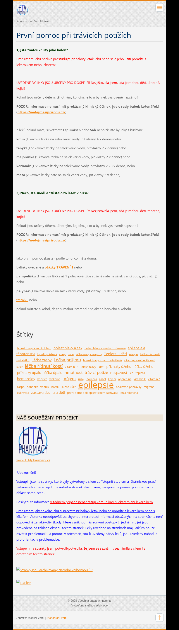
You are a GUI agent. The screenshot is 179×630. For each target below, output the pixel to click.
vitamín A (154, 379)
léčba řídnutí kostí (44, 366)
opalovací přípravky (128, 387)
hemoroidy (26, 378)
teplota (140, 373)
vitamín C (140, 379)
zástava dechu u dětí (48, 392)
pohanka (32, 387)
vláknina (54, 379)
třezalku (22, 300)
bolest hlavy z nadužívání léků (102, 360)
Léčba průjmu (67, 360)
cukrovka (23, 393)
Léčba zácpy (42, 359)
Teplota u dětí (115, 353)
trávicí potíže (96, 372)
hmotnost (74, 372)
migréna (149, 387)
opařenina (124, 379)
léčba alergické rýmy (89, 354)
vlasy (62, 354)
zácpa (20, 387)
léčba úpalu (52, 372)
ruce (71, 354)
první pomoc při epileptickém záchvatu (92, 393)
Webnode (102, 605)
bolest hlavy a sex (67, 347)
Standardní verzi (56, 618)
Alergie (133, 354)
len (131, 373)
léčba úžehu (143, 366)
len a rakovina (129, 393)
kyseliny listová (47, 354)
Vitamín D (71, 367)
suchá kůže (69, 387)
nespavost (118, 372)
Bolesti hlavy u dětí (92, 367)
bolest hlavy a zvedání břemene (105, 348)
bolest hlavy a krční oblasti (34, 348)
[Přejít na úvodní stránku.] (75, 11)
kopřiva (42, 379)
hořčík (55, 387)
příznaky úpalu (29, 372)
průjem (69, 378)
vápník (44, 387)
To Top (159, 617)
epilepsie (96, 385)
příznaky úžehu (118, 366)
